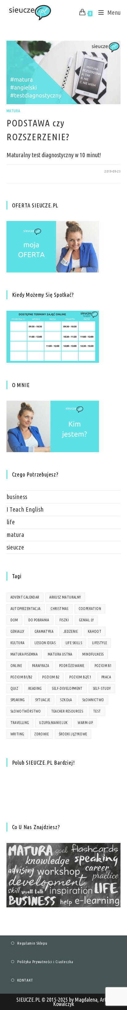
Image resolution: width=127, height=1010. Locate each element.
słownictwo (93, 700)
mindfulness (93, 654)
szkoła (66, 700)
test (97, 711)
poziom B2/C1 (80, 677)
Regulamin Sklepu (32, 943)
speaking (17, 700)
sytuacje (42, 700)
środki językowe (73, 734)
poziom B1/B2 (21, 677)
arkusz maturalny (65, 597)
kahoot (94, 631)
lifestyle (99, 643)
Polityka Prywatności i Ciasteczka (45, 961)
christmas (59, 609)
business (17, 496)
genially (17, 631)
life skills (74, 643)
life (10, 521)
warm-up (85, 723)
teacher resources (67, 711)
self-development (67, 688)
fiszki (64, 620)
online (16, 666)
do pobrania (38, 620)
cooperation (90, 609)
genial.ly (86, 620)
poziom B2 (50, 677)
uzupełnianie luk (53, 723)
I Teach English (25, 509)
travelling (19, 723)
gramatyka (44, 631)
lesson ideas (45, 643)
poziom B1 (103, 666)
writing (17, 734)
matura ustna (60, 654)
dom (14, 620)
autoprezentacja (25, 609)
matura (13, 111)
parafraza (40, 666)
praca (106, 677)
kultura (17, 643)
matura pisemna (24, 654)
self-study (102, 688)
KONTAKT (25, 980)
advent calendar (24, 597)
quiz (14, 688)
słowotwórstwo (25, 711)
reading (35, 688)
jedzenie (70, 631)
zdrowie (41, 734)
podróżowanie (71, 666)
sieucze (15, 547)
